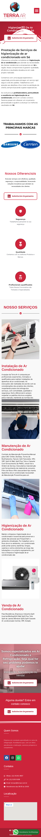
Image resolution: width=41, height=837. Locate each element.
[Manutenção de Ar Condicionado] (20, 419)
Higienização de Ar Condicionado (16, 527)
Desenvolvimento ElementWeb (21, 835)
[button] (36, 10)
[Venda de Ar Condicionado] (20, 578)
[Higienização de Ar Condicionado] (20, 498)
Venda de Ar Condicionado (13, 607)
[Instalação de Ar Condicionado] (20, 339)
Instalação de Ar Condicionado (14, 368)
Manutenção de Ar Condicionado (16, 447)
